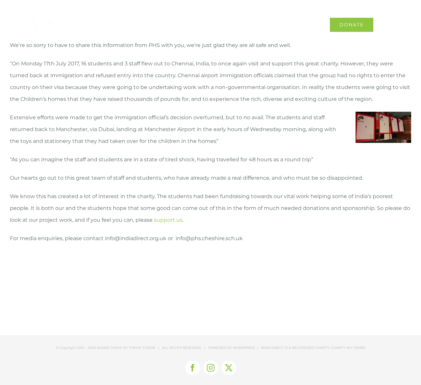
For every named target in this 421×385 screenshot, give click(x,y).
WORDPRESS (244, 348)
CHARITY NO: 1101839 (348, 348)
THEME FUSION (142, 348)
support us (168, 220)
